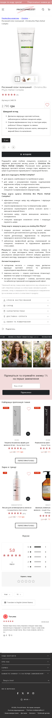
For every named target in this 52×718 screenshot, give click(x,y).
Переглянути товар (28, 434)
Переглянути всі (26, 460)
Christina (24, 18)
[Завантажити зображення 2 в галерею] (23, 79)
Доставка (24, 713)
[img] (9, 94)
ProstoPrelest (21, 707)
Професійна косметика (10, 18)
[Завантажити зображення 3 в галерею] (28, 79)
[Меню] (3, 9)
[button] (43, 9)
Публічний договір (44, 713)
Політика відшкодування (16, 710)
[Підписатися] (49, 680)
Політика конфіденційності (35, 710)
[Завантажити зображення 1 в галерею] (17, 79)
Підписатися (26, 392)
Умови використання (12, 713)
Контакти (32, 713)
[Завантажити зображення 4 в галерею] (34, 79)
